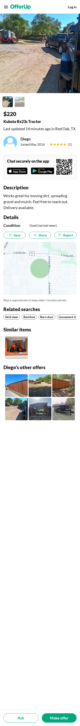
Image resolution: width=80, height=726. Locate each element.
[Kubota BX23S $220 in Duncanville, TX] (40, 385)
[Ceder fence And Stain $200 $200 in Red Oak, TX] (16, 385)
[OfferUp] (20, 7)
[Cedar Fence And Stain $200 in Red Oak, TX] (63, 385)
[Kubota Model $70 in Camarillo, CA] (16, 347)
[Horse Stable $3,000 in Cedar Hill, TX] (40, 409)
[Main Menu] (6, 7)
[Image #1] (8, 101)
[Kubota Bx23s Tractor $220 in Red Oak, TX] (16, 409)
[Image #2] (20, 101)
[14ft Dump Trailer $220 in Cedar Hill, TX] (63, 409)
